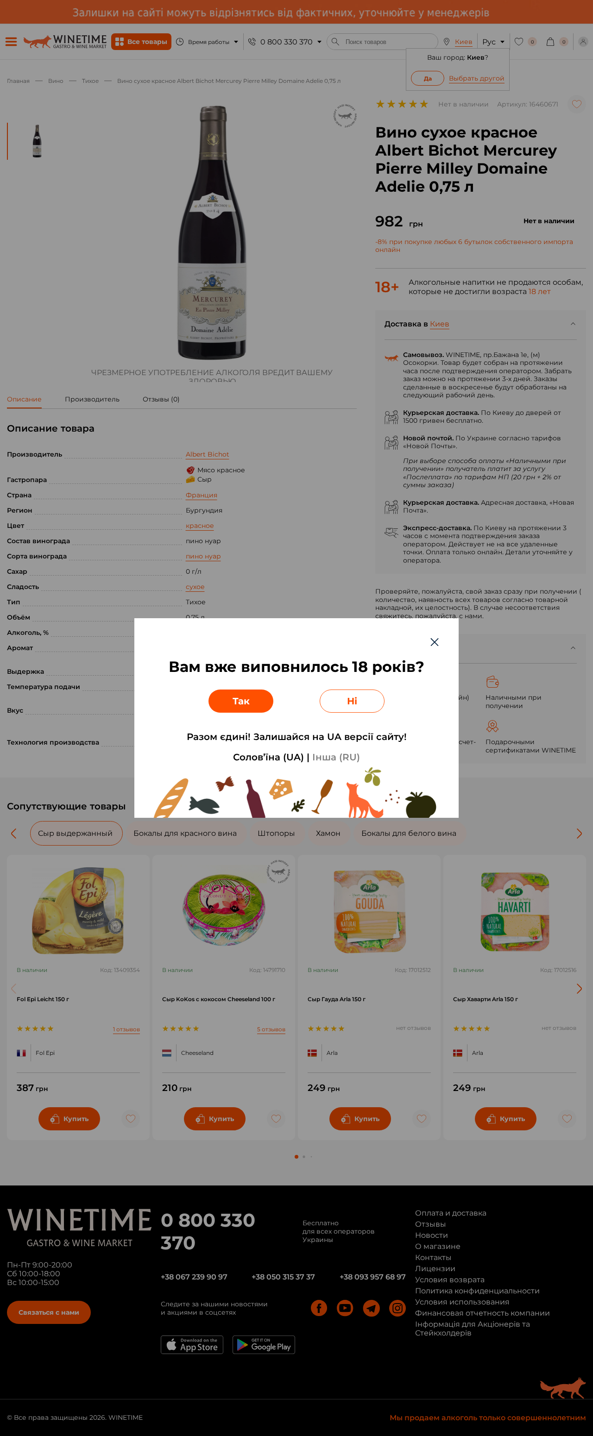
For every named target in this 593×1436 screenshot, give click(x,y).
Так (241, 701)
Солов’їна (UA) (268, 757)
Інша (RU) (336, 757)
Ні (352, 701)
